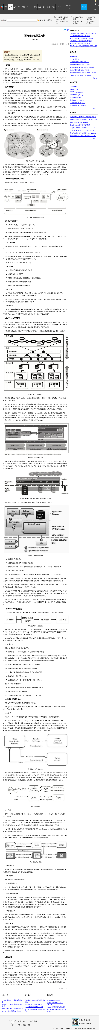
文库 (14, 7)
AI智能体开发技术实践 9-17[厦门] (81, 41)
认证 (39, 7)
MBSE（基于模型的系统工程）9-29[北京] (83, 46)
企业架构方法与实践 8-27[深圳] (80, 36)
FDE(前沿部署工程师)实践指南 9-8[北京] (83, 38)
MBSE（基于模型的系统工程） (57, 1007)
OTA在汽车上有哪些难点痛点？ (12, 1011)
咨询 (44, 7)
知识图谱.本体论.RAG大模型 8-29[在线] (83, 33)
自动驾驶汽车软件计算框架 (33, 1004)
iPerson (29, 7)
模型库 (84, 7)
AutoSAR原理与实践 (53, 1000)
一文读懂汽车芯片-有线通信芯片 (12, 1008)
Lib (19, 7)
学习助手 (95, 8)
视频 (23, 7)
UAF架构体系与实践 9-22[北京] (80, 43)
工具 (48, 7)
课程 (35, 7)
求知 (5, 7)
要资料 (50, 20)
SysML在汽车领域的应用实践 (34, 1007)
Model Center (60, 7)
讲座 (53, 7)
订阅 (67, 30)
